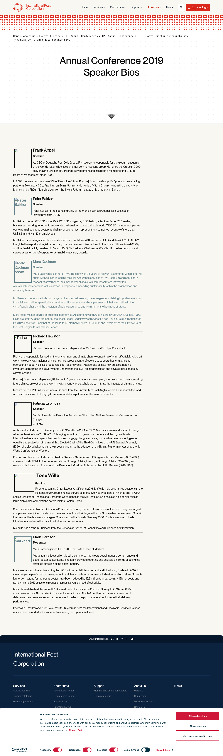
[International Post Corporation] (32, 7)
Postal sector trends (64, 690)
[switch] (87, 749)
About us (29, 36)
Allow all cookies (198, 716)
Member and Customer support (110, 690)
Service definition (22, 690)
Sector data (61, 686)
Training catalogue (22, 696)
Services (19, 686)
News (178, 686)
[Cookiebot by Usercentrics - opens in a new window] (19, 750)
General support (102, 696)
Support (99, 686)
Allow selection (198, 726)
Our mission (140, 696)
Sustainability (60, 701)
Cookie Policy (77, 730)
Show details (163, 750)
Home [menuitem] (84, 7)
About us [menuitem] (153, 7)
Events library (50, 36)
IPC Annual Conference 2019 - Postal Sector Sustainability (145, 36)
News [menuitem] (169, 7)
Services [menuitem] (98, 7)
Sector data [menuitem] (117, 7)
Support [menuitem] (135, 7)
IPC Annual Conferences (81, 36)
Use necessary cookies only (197, 736)
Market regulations (23, 701)
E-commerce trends (64, 696)
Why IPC (138, 690)
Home (16, 36)
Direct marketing (62, 707)
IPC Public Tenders (144, 701)
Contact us (139, 707)
